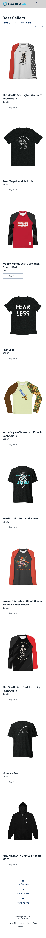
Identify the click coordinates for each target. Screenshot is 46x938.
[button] (15, 4)
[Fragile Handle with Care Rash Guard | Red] (23, 229)
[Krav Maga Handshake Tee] (23, 147)
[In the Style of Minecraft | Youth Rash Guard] (23, 398)
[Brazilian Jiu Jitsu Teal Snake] (23, 484)
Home (5, 22)
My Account (23, 884)
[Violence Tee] (23, 738)
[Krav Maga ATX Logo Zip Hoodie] (23, 821)
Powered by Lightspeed (23, 931)
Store (14, 22)
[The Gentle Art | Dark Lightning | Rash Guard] (23, 652)
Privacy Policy (31, 923)
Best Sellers (25, 22)
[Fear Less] (23, 315)
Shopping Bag (23, 902)
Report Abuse (23, 927)
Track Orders (23, 893)
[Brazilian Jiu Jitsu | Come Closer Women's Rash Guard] (23, 566)
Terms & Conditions (16, 923)
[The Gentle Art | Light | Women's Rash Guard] (23, 60)
